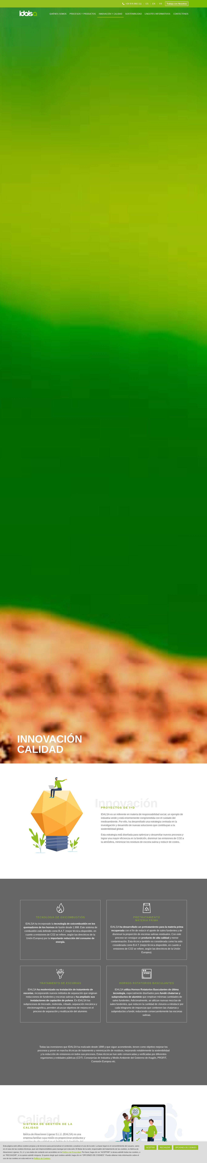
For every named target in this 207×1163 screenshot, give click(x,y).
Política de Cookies (42, 1158)
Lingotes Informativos (157, 14)
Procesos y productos (83, 14)
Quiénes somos (58, 14)
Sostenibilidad (133, 14)
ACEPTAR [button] (150, 1147)
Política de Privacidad (71, 1152)
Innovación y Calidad (110, 14)
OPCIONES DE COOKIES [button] (185, 1147)
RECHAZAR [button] (165, 1147)
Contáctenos (180, 14)
